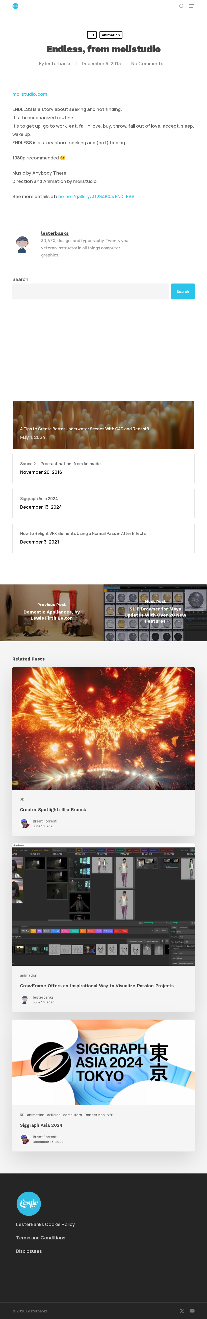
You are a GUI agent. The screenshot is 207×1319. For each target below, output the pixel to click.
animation (111, 35)
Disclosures (29, 1251)
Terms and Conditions (40, 1238)
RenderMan (95, 1114)
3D (92, 35)
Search (20, 279)
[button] (191, 6)
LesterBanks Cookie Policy (45, 1224)
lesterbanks (58, 63)
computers (72, 1114)
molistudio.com (29, 94)
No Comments (147, 63)
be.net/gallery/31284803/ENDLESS (96, 196)
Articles (54, 1114)
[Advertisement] (103, 350)
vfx (110, 1114)
